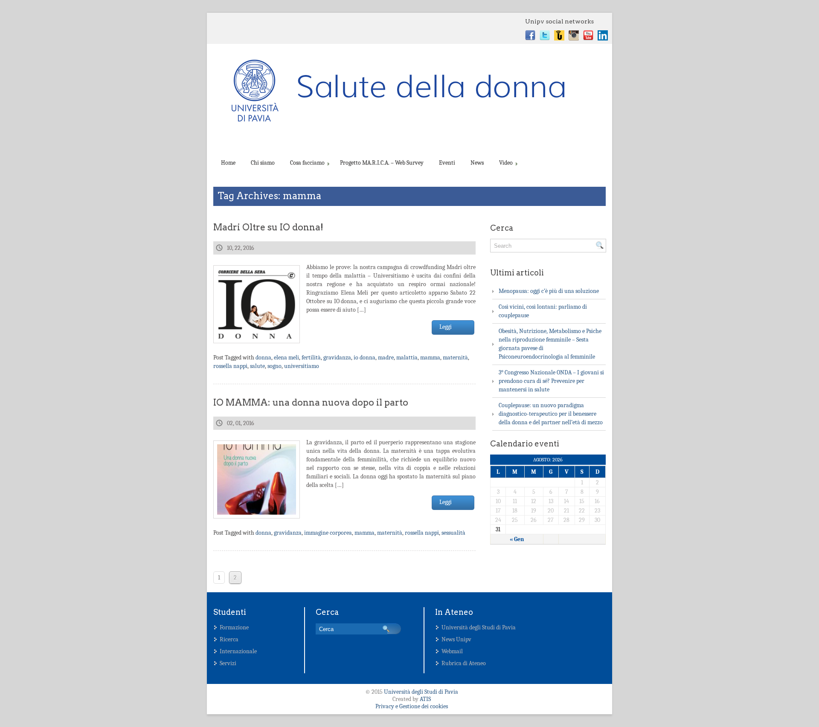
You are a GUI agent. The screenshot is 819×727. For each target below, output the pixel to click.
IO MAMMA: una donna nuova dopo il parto (310, 402)
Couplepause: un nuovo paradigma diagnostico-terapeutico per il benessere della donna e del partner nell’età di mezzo (551, 414)
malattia (407, 357)
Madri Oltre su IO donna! (268, 227)
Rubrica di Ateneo (463, 663)
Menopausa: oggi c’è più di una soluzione (549, 291)
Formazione (234, 627)
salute (257, 366)
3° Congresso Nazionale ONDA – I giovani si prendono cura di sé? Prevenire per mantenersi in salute (551, 381)
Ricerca (229, 639)
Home (228, 162)
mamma (430, 357)
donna (263, 357)
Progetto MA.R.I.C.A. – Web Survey (382, 162)
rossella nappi (230, 366)
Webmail (452, 651)
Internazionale (238, 651)
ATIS (425, 699)
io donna (364, 357)
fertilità (311, 357)
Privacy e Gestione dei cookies (411, 706)
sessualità (453, 532)
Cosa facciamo (307, 162)
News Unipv (456, 639)
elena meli (286, 357)
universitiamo (301, 366)
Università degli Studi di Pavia (478, 627)
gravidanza (337, 357)
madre (386, 357)
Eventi (447, 162)
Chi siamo (263, 162)
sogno (274, 366)
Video (506, 162)
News (477, 162)
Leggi (445, 326)
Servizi (228, 663)
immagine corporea (328, 532)
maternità (455, 357)
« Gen (517, 539)
